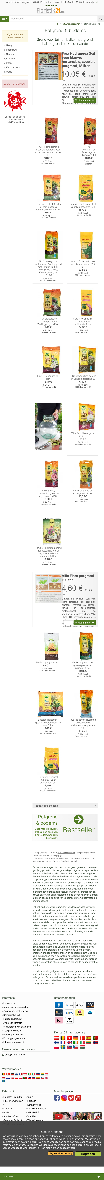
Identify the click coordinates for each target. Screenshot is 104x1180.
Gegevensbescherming (15, 1011)
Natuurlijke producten (71, 24)
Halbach (31, 1101)
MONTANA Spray (36, 1108)
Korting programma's (14, 1038)
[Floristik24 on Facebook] (57, 1098)
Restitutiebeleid (11, 1015)
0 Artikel (8, 1176)
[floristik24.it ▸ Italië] (83, 1043)
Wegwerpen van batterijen (17, 1026)
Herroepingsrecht (12, 1019)
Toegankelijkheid (12, 1030)
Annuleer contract (12, 1022)
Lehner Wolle (34, 1104)
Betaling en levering (13, 1034)
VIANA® (31, 1116)
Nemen (10, 54)
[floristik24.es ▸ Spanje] (89, 1038)
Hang (9, 45)
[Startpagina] (58, 24)
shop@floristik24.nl (15, 1054)
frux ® (30, 1097)
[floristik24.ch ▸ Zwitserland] (70, 1038)
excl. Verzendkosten (66, 852)
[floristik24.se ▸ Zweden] (63, 1047)
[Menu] (4, 19)
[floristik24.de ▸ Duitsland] (76, 1038)
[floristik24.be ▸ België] (63, 1038)
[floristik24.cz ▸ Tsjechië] (76, 1047)
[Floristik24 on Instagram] (64, 1098)
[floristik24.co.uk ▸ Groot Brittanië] (70, 1043)
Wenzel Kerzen (35, 1120)
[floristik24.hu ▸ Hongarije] (83, 1047)
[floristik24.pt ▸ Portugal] (96, 1038)
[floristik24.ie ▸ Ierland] (76, 1043)
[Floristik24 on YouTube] (78, 1098)
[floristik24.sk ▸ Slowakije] (70, 1047)
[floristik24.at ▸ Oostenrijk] (57, 1038)
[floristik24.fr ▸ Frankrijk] (63, 1043)
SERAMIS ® (33, 1112)
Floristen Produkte (12, 1097)
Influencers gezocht (13, 1042)
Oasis (9, 71)
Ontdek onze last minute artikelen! (15, 119)
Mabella (7, 1108)
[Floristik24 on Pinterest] (71, 1098)
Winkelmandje (86, 2)
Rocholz (7, 1112)
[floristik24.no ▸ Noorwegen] (96, 1043)
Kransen (10, 58)
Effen (9, 63)
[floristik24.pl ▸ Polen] (57, 1047)
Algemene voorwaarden (15, 1007)
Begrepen (88, 1154)
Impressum (9, 1003)
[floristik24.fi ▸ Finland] (57, 1043)
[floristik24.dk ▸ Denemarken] (83, 1038)
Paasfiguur (11, 49)
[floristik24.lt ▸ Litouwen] (89, 1043)
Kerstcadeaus (13, 67)
